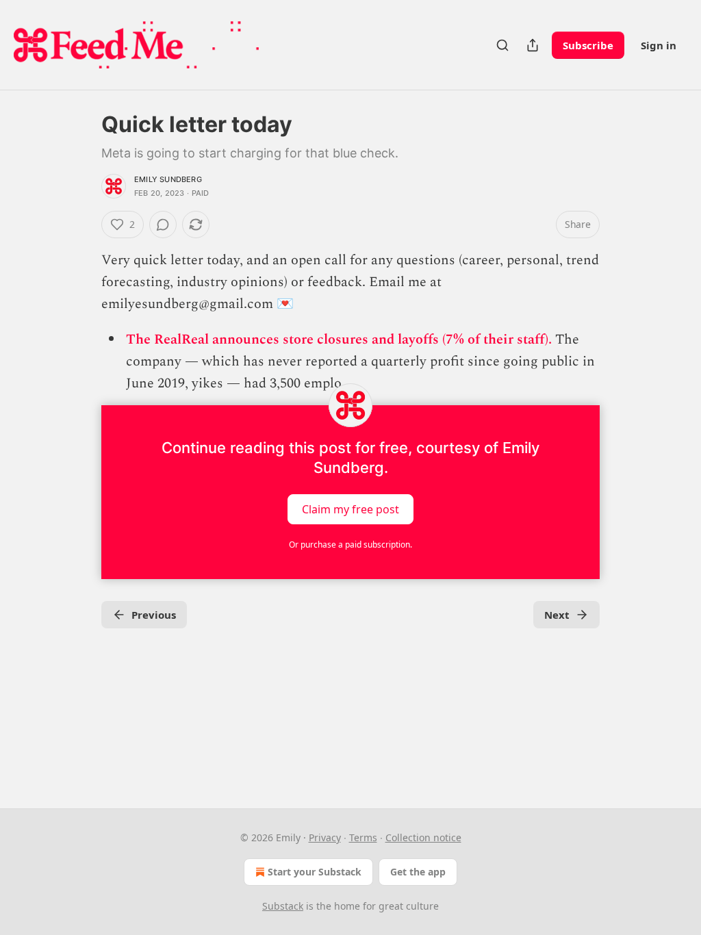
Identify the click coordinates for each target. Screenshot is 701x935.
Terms (363, 837)
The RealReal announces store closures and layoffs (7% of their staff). (339, 339)
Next (557, 615)
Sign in (658, 45)
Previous (153, 615)
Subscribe (588, 45)
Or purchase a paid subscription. (350, 544)
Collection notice (423, 837)
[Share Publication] (532, 45)
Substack (282, 905)
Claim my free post (350, 509)
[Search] (502, 45)
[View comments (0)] (163, 224)
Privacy (325, 837)
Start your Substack (314, 871)
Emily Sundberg (168, 179)
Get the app (418, 871)
